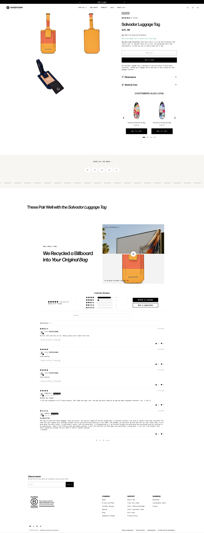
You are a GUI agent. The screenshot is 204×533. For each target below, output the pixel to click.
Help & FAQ (131, 500)
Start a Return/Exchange (135, 506)
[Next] (175, 118)
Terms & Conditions (127, 530)
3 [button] (103, 440)
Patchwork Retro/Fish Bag (136, 122)
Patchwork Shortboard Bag (162, 122)
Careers (155, 506)
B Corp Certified (108, 503)
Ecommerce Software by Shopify (49, 530)
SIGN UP (70, 484)
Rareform (36, 530)
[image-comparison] (133, 253)
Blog (103, 512)
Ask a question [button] (145, 305)
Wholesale (156, 500)
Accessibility (151, 530)
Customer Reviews (108, 506)
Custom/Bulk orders (159, 503)
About (104, 500)
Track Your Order (133, 503)
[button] (126, 18)
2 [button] (99, 440)
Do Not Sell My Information (166, 530)
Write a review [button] (145, 300)
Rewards (104, 509)
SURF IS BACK (102, 2)
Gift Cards (131, 512)
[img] (44, 329)
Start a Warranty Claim (135, 509)
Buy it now (149, 60)
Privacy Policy (132, 516)
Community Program (108, 516)
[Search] (188, 8)
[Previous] (124, 118)
